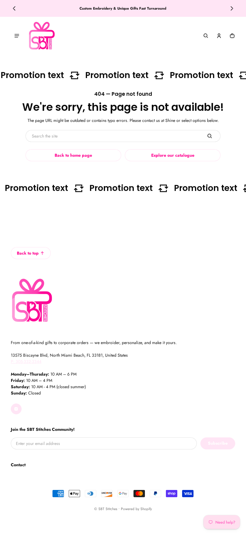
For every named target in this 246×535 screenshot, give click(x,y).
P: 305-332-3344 (26, 361)
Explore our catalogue (172, 155)
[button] (206, 36)
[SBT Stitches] (41, 36)
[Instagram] (16, 409)
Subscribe (218, 443)
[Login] (219, 36)
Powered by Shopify (136, 508)
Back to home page (73, 155)
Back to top (28, 253)
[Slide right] (232, 8)
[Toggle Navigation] (17, 36)
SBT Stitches (107, 508)
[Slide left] (14, 8)
